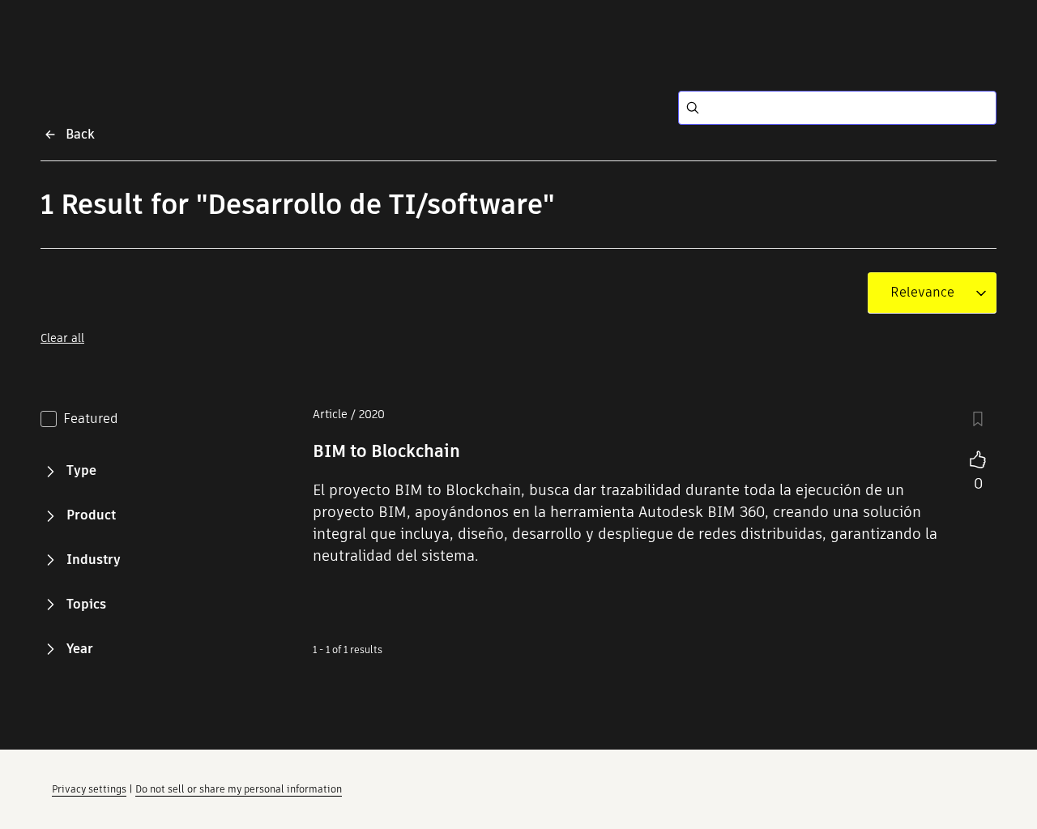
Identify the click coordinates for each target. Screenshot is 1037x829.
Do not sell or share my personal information (238, 789)
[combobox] (922, 292)
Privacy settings (89, 789)
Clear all (62, 338)
